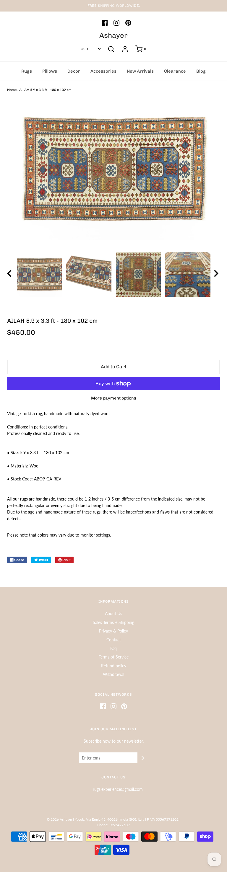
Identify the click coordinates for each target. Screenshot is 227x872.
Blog (201, 71)
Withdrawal (113, 674)
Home (12, 89)
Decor (73, 71)
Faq (113, 648)
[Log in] (125, 49)
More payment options (113, 398)
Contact (113, 639)
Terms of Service (114, 656)
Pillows (49, 71)
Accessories (103, 71)
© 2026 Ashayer (59, 819)
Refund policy (113, 665)
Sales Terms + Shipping (113, 622)
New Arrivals (140, 71)
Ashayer (113, 35)
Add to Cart (114, 366)
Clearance (175, 71)
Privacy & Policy (113, 630)
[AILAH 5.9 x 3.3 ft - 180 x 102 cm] (39, 274)
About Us (113, 613)
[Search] (111, 49)
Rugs (26, 71)
